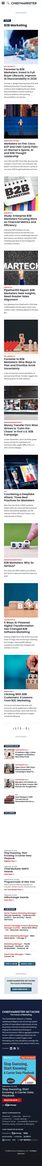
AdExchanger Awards (16, 897)
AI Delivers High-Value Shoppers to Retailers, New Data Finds (25, 754)
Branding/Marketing (12, 422)
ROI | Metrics (9, 66)
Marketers (8, 691)
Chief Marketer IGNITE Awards (16, 870)
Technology (9, 619)
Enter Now (8, 874)
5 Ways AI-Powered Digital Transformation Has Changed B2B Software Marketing (19, 627)
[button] (3, 3)
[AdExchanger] (10, 1105)
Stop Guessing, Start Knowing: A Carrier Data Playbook (17, 855)
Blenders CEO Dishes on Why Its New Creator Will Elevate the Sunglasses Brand (26, 785)
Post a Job (10, 964)
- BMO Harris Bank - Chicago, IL (19, 937)
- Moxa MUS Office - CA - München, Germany (21, 927)
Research (8, 213)
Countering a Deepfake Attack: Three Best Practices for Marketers (19, 497)
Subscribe (16, 1116)
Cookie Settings (20, 1119)
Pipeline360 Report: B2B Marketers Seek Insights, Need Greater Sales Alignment (20, 294)
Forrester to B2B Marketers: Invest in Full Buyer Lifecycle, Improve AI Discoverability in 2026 (20, 74)
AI (4, 491)
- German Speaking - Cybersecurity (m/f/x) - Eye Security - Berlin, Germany (20, 916)
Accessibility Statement (27, 1121)
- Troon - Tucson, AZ (18, 955)
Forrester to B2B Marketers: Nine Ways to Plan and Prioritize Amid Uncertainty (20, 363)
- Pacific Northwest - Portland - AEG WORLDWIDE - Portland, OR (17, 946)
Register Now (9, 861)
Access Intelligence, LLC (19, 1151)
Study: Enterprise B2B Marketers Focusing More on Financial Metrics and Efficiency (20, 220)
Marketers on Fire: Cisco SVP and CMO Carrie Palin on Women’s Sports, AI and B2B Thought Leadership (21, 150)
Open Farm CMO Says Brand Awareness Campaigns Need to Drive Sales (25, 770)
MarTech (7, 287)
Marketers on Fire (11, 141)
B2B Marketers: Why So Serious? (19, 564)
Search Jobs (26, 964)
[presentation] (21, 47)
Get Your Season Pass (13, 890)
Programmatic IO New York (19, 881)
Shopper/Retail (21, 750)
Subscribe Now (20, 989)
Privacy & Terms (9, 1121)
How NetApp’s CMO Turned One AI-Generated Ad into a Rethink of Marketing (24, 800)
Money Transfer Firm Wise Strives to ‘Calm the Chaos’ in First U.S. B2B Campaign (21, 430)
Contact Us (7, 1119)
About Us (26, 1116)
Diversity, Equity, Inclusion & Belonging (18, 1124)
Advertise (6, 1116)
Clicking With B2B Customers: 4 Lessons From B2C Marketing (18, 697)
